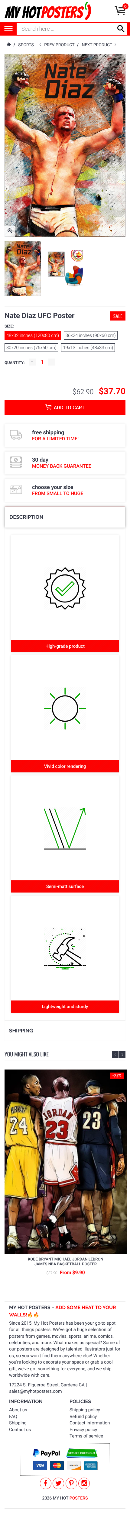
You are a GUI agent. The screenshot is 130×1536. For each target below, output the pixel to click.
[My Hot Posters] (48, 11)
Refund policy (83, 1416)
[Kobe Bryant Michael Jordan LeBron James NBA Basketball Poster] (66, 1162)
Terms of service (86, 1436)
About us (18, 1410)
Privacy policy (83, 1429)
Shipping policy (85, 1410)
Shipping (18, 1423)
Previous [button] (115, 1054)
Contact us (20, 1429)
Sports (26, 45)
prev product (60, 45)
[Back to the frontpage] (8, 45)
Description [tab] (26, 517)
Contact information (90, 1423)
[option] (23, 268)
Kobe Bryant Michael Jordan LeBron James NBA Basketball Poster (65, 1262)
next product (98, 45)
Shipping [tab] (21, 1031)
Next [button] (122, 1054)
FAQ (13, 1416)
